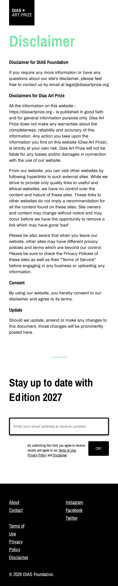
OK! (99, 448)
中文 (100, 16)
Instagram (74, 502)
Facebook (74, 510)
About (14, 502)
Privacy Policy (37, 455)
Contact (16, 510)
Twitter (71, 518)
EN (85, 16)
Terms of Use (67, 450)
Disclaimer (60, 455)
